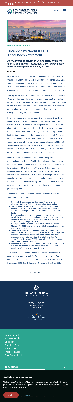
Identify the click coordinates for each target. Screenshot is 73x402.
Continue (11, 395)
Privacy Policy (27, 395)
